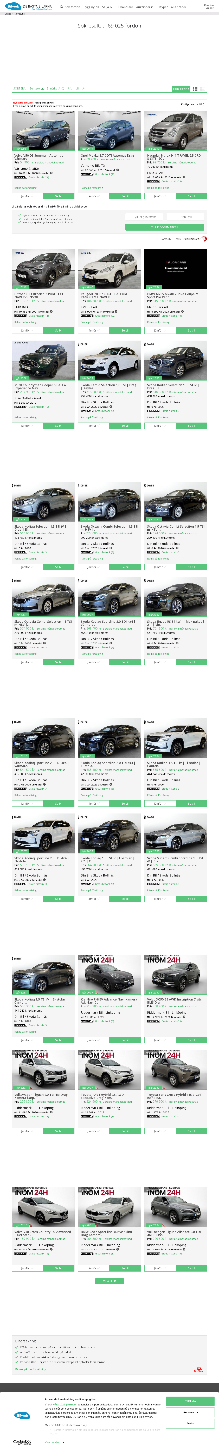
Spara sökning (181, 88)
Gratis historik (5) (171, 1116)
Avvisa (190, 1423)
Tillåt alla (190, 1401)
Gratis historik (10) (172, 315)
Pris (69, 88)
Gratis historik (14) (105, 1116)
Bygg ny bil (91, 7)
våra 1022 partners (65, 1404)
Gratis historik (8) (104, 1021)
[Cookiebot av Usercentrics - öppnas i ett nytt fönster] (22, 1442)
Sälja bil (107, 7)
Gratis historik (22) (105, 174)
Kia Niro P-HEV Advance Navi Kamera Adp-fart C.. (109, 1000)
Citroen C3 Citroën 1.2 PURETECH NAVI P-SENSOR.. (39, 295)
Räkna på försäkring (25, 187)
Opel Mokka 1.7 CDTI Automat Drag (107, 155)
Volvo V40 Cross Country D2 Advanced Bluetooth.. (42, 1233)
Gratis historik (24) (39, 177)
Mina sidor (209, 5)
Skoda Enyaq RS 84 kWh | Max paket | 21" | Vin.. (175, 623)
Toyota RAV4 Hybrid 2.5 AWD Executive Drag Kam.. (102, 1096)
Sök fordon (72, 7)
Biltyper (162, 7)
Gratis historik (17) (105, 1253)
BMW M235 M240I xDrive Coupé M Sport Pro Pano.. (172, 295)
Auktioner (143, 7)
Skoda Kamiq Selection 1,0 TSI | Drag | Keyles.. (108, 386)
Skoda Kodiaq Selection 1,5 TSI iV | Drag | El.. (173, 386)
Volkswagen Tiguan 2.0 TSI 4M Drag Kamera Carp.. (41, 1096)
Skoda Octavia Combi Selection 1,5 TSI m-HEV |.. (109, 528)
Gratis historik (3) (104, 410)
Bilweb (8, 13)
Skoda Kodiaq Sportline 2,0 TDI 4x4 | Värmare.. (108, 623)
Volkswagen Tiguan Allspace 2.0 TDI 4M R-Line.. (174, 1233)
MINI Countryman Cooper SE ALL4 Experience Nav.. (40, 386)
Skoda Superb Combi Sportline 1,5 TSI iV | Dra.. (175, 859)
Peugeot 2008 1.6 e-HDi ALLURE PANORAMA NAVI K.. (104, 295)
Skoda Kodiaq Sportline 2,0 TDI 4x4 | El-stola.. (108, 764)
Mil (77, 88)
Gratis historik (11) (39, 315)
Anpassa (188, 1412)
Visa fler (109, 1281)
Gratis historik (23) (172, 181)
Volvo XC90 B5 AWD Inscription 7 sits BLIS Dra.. (174, 1000)
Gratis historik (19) (39, 406)
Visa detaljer (52, 1442)
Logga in (210, 7)
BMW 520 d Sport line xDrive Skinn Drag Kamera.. (106, 1233)
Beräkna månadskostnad (49, 162)
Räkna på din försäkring (30, 1369)
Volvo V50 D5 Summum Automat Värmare (38, 157)
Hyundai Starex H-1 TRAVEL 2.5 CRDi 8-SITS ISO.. (174, 157)
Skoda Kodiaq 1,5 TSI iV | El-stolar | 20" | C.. (107, 859)
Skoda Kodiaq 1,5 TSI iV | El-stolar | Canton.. (174, 764)
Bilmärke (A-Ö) (55, 88)
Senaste (35, 88)
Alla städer (178, 7)
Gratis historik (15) (172, 1021)
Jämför (25, 196)
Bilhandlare (125, 7)
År (83, 88)
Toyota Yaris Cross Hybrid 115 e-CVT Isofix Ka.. (174, 1096)
